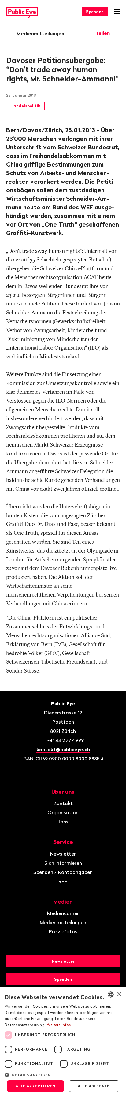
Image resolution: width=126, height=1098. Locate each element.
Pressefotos (63, 931)
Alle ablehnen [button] (94, 1086)
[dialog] (63, 1042)
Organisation (63, 812)
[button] (63, 1074)
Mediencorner (63, 913)
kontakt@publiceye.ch (63, 749)
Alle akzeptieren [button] (35, 1086)
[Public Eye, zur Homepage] (22, 12)
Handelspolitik (25, 105)
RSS (63, 881)
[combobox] (111, 994)
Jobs (63, 822)
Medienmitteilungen (40, 33)
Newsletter (63, 854)
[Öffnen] (118, 33)
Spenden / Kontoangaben (63, 872)
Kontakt (63, 803)
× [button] (119, 994)
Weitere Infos (59, 1024)
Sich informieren (63, 863)
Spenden (95, 11)
